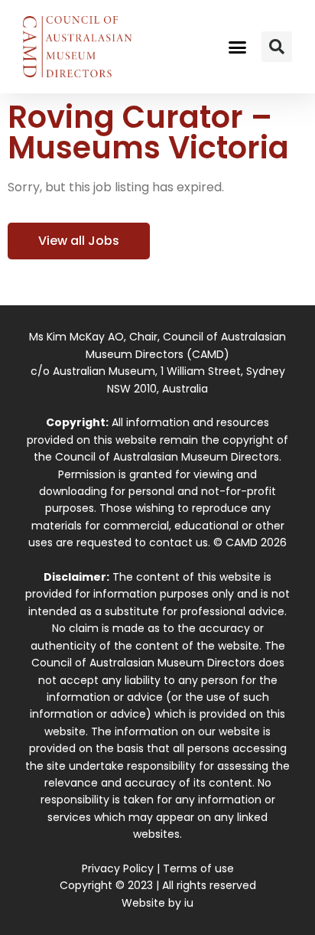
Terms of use (198, 868)
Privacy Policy (118, 868)
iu (188, 903)
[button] (237, 46)
